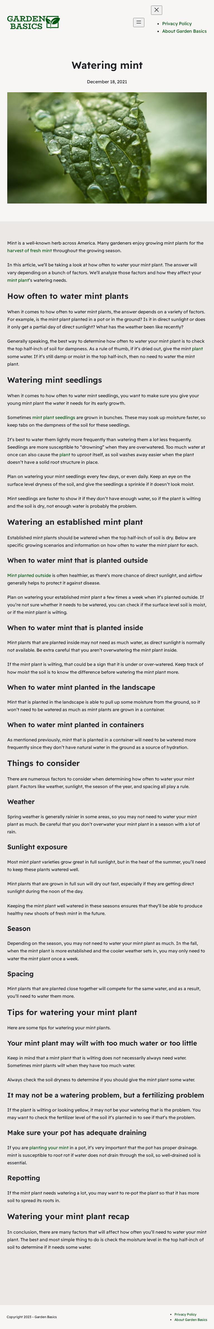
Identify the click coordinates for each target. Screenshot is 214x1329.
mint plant (18, 280)
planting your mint (49, 1147)
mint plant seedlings (53, 417)
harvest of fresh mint (29, 250)
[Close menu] (156, 10)
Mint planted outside (29, 575)
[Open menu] (138, 22)
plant (197, 348)
